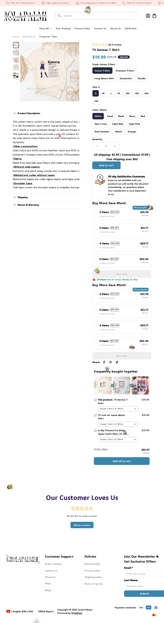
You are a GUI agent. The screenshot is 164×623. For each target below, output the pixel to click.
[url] (70, 613)
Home (16, 36)
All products (29, 36)
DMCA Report (46, 611)
